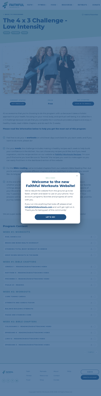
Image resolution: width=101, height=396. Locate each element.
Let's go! (50, 217)
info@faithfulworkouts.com (38, 207)
